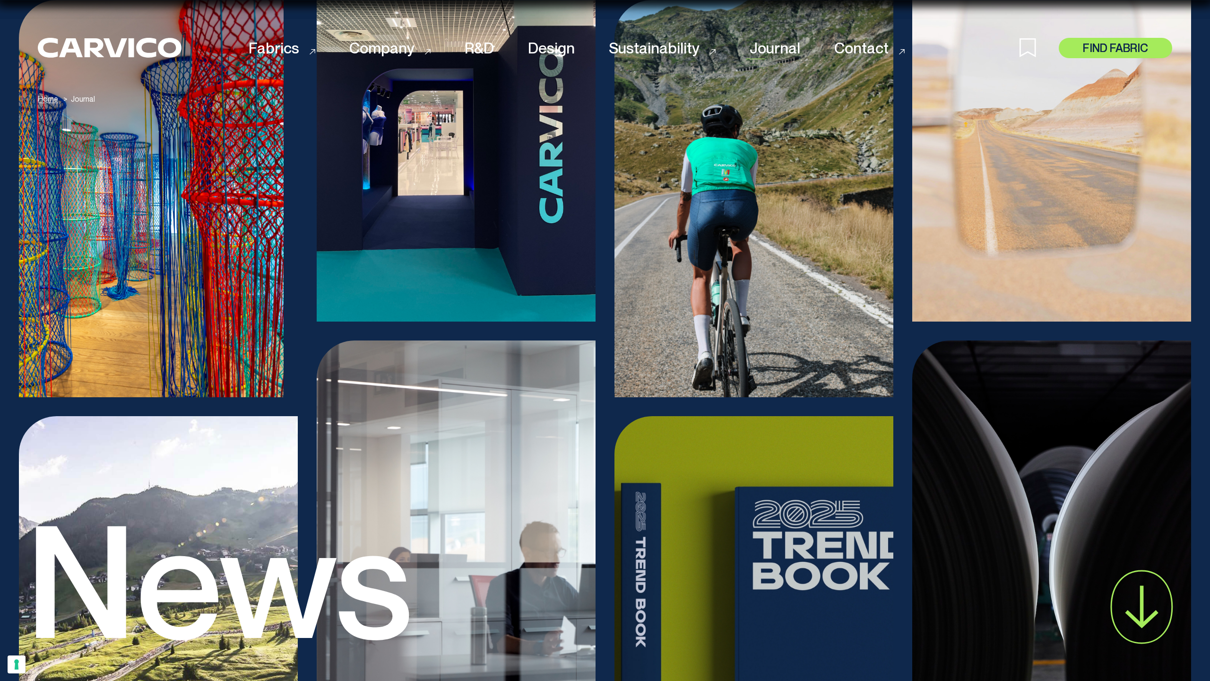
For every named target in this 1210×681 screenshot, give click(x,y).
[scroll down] (1141, 607)
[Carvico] (110, 48)
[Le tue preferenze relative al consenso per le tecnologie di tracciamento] (17, 664)
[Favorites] (1039, 47)
